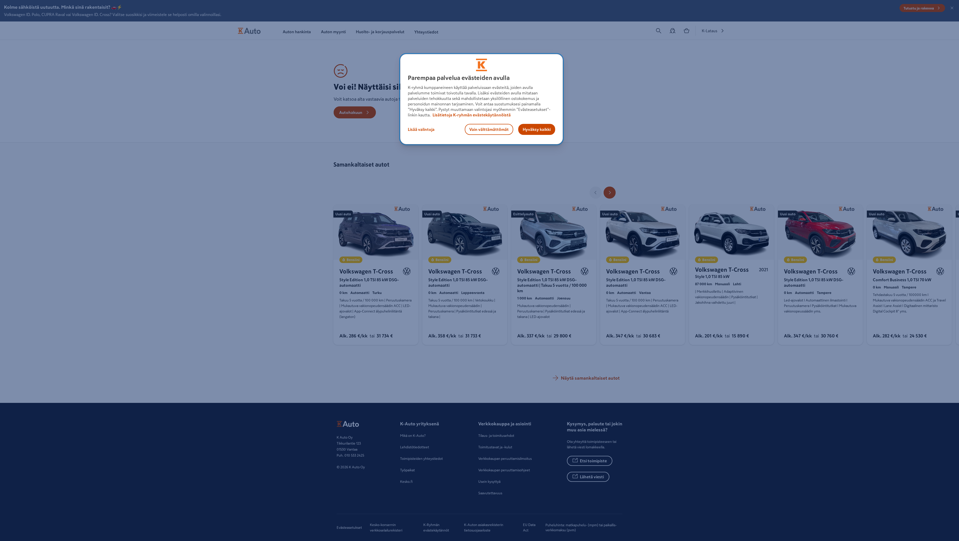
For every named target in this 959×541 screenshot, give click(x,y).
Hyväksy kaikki (537, 129)
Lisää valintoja (421, 129)
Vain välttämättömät (489, 129)
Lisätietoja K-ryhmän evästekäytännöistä (471, 115)
